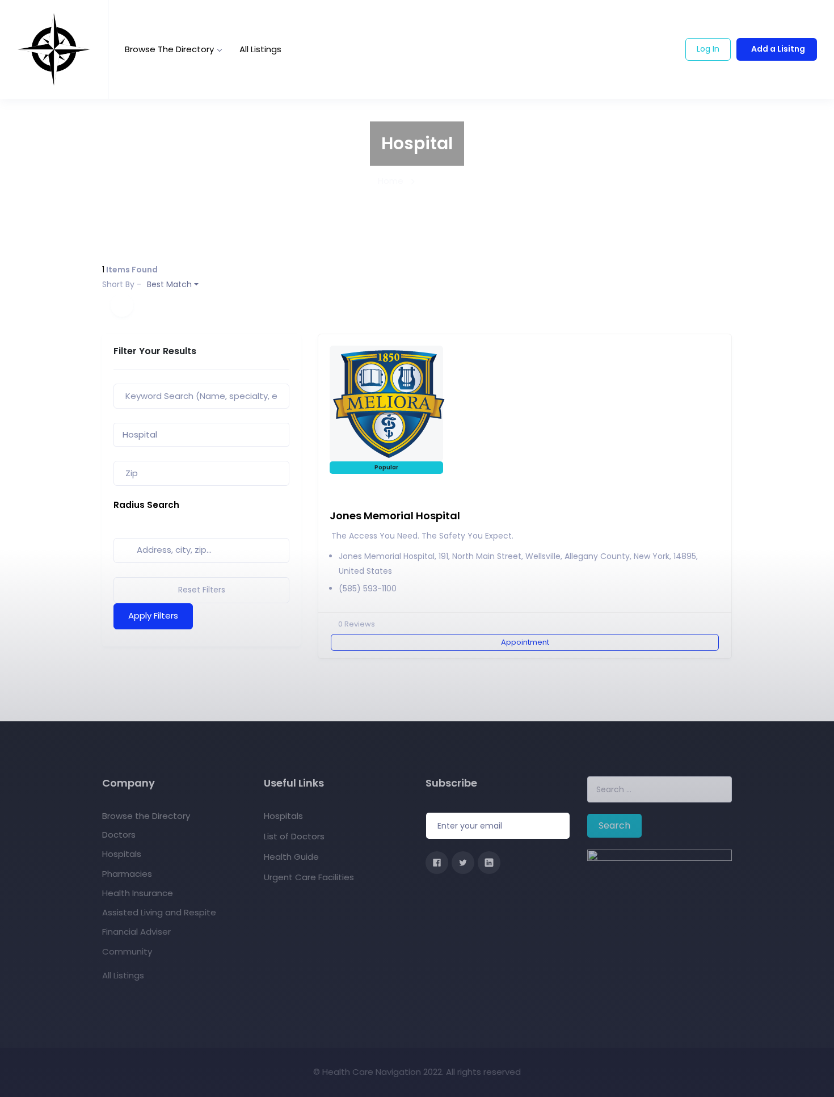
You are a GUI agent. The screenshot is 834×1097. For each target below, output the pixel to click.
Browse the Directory (169, 49)
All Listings (260, 49)
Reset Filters (201, 589)
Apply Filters (153, 615)
